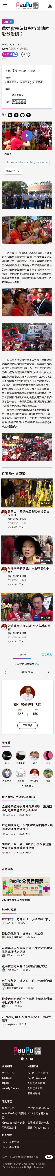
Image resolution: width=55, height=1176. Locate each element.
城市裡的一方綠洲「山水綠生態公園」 (27, 919)
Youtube (32, 1058)
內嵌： (8, 154)
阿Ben (10, 955)
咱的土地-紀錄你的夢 (13, 1122)
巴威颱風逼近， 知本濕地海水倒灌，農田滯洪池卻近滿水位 (27, 827)
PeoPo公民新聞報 (38, 1073)
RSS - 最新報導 (10, 1141)
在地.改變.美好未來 (38, 1122)
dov (9, 1006)
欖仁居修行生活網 (17, 519)
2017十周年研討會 (38, 1113)
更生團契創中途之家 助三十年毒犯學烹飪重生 (27, 982)
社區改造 (38, 82)
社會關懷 (11, 82)
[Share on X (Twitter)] (16, 115)
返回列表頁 (27, 672)
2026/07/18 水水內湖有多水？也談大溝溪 (26, 1019)
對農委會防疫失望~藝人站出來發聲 (29, 627)
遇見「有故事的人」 (39, 1127)
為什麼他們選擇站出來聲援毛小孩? (28, 570)
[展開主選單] (5, 6)
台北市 (23, 70)
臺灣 (15, 70)
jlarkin (34, 763)
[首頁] (27, 6)
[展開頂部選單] (50, 6)
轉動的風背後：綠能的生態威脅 (22, 933)
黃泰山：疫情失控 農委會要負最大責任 (29, 513)
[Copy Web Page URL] (28, 115)
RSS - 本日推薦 (10, 1146)
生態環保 (24, 82)
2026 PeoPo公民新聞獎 (14, 1115)
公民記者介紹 (35, 1088)
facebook (22, 1058)
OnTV (8, 21)
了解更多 (27, 725)
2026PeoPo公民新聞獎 (16, 900)
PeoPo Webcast (37, 1078)
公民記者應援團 (36, 1083)
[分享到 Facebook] (10, 115)
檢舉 (25, 54)
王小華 (10, 922)
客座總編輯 (34, 1093)
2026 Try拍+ (9, 1108)
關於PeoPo (8, 1073)
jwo (48, 763)
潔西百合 (20, 763)
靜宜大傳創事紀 (15, 937)
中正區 (32, 70)
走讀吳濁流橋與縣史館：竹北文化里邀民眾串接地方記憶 (27, 950)
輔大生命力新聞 (15, 988)
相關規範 (7, 1078)
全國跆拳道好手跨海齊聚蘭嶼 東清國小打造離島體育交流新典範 (27, 808)
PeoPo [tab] (22, 654)
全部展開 (26, 786)
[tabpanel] (27, 664)
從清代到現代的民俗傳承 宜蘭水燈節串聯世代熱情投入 (27, 1000)
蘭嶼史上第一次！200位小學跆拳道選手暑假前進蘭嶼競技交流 (26, 846)
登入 (36, 664)
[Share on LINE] (22, 115)
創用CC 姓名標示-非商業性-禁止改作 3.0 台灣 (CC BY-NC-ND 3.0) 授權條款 (19, 101)
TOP (49, 1157)
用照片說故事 (9, 1127)
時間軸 (5, 1083)
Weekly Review (10, 1088)
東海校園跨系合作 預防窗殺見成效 (24, 966)
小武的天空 (12, 970)
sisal (7, 763)
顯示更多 (17, 95)
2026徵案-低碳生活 (38, 1108)
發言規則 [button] (47, 654)
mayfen (11, 1024)
